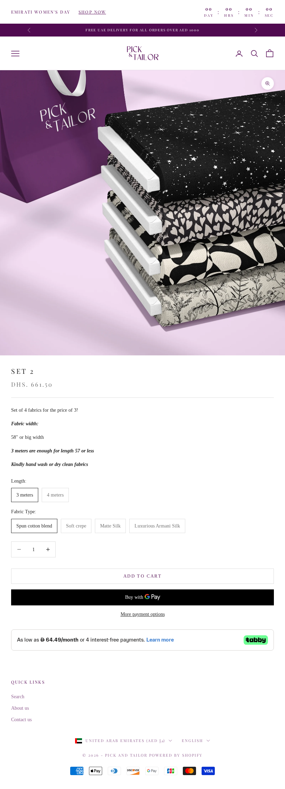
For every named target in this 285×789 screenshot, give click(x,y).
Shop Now (92, 12)
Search (17, 696)
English (192, 740)
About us (20, 708)
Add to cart (142, 576)
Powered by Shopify (176, 755)
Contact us (21, 719)
